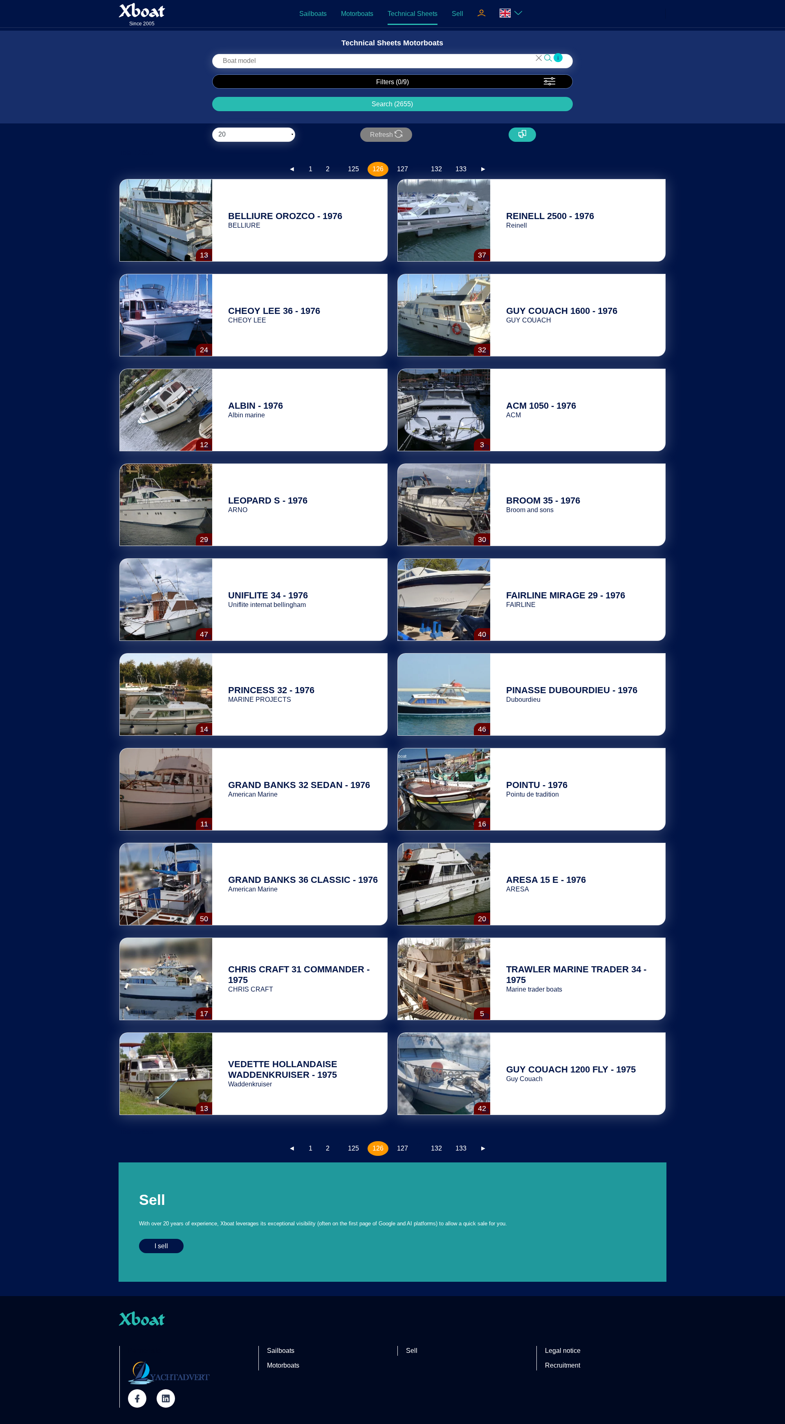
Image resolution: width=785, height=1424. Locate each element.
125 (353, 169)
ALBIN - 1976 (255, 406)
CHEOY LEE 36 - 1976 (274, 311)
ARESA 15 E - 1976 (546, 880)
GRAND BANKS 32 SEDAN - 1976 (299, 785)
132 (436, 169)
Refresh (382, 134)
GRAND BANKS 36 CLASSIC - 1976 (303, 880)
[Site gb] (511, 14)
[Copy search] (522, 135)
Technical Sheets (412, 13)
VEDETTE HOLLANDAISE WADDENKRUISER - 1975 (282, 1069)
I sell (161, 1246)
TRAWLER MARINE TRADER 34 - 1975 (576, 974)
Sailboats (313, 13)
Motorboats (357, 13)
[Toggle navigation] (481, 14)
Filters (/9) (392, 81)
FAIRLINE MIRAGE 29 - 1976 (565, 595)
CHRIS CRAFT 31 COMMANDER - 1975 (299, 974)
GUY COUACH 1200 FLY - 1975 (571, 1069)
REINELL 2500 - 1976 (550, 216)
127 (402, 169)
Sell (457, 13)
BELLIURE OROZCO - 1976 (285, 216)
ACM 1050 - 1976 (541, 406)
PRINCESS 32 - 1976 (271, 690)
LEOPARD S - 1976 (267, 500)
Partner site (144, 1350)
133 (461, 169)
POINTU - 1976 (536, 785)
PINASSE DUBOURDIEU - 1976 (571, 690)
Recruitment (562, 1365)
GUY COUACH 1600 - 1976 (561, 311)
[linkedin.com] (166, 1398)
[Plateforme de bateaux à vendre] (169, 1372)
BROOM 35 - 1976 (543, 500)
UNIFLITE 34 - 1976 (268, 595)
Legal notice (563, 1350)
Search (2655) (392, 104)
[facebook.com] (137, 1398)
